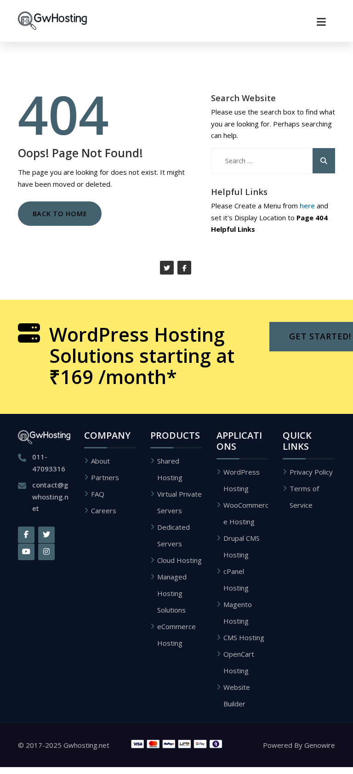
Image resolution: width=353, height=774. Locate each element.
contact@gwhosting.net (50, 496)
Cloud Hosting (179, 560)
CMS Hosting (243, 637)
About (100, 460)
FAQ (97, 494)
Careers (103, 510)
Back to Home (60, 213)
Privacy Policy (311, 471)
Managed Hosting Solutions (172, 593)
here (307, 205)
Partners (105, 477)
